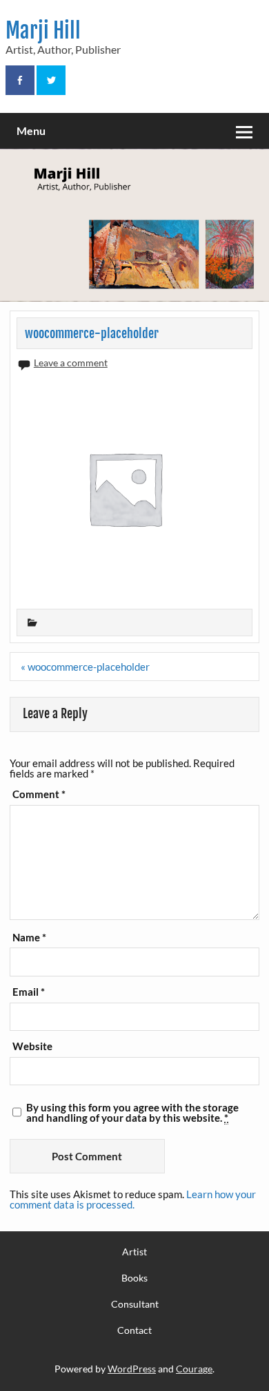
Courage (194, 1368)
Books (134, 1278)
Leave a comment (71, 362)
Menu (31, 130)
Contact (134, 1330)
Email (28, 992)
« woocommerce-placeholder (85, 666)
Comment (39, 794)
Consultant (135, 1304)
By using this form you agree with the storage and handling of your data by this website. (132, 1112)
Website (32, 1046)
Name (29, 937)
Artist (134, 1252)
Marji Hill (43, 30)
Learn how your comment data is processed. (133, 1199)
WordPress (132, 1368)
